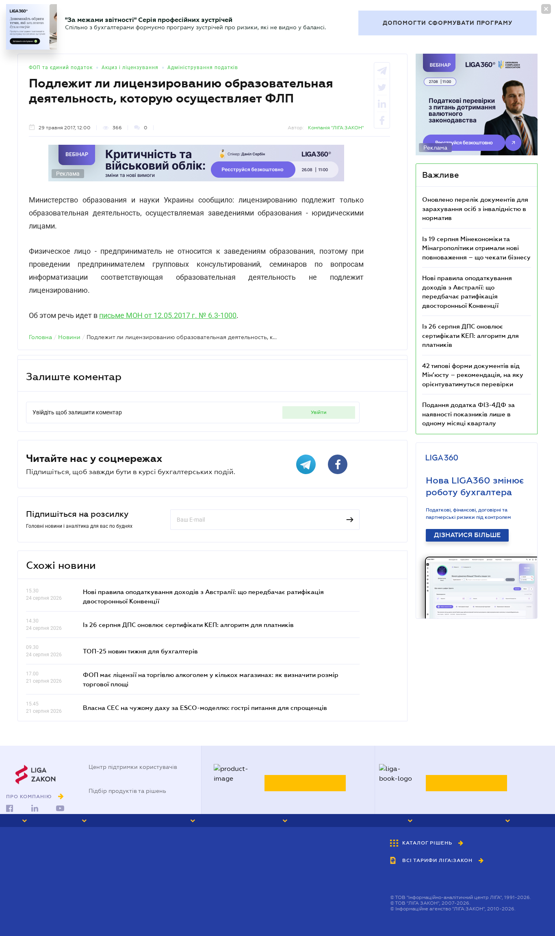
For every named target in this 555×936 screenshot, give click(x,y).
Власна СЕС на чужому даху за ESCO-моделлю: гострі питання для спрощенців (205, 707)
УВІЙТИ (319, 412)
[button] (36, 820)
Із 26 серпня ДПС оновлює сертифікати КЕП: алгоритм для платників (188, 624)
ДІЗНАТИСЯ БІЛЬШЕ (467, 535)
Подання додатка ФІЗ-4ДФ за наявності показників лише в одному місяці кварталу (468, 414)
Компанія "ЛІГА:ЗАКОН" (336, 128)
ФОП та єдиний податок (61, 67)
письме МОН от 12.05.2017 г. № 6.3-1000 (167, 315)
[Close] (546, 9)
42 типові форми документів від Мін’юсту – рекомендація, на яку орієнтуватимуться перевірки (472, 374)
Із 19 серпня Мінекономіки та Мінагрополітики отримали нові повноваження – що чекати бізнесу (476, 248)
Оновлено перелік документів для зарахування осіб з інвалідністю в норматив (475, 208)
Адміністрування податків (202, 67)
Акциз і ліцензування (130, 67)
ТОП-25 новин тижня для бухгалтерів (140, 651)
